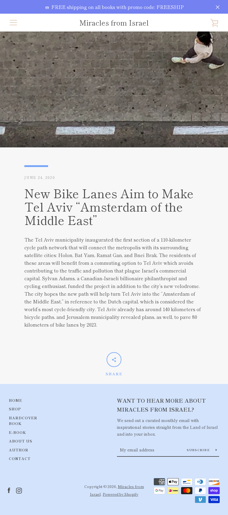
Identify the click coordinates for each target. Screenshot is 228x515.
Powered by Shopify (120, 494)
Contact (20, 458)
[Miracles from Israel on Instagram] (19, 489)
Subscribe (199, 450)
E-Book (17, 432)
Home (15, 400)
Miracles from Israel (114, 22)
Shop (15, 408)
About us (20, 440)
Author (18, 449)
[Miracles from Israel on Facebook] (9, 489)
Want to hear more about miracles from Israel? (161, 404)
